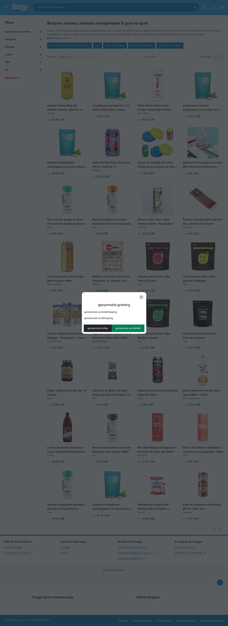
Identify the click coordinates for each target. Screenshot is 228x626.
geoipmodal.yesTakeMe (128, 328)
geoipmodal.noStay (97, 328)
